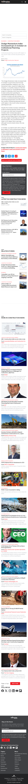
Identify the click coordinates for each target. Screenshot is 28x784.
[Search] (22, 2)
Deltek (6, 374)
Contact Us (7, 778)
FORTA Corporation (9, 464)
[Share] (6, 156)
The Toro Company (9, 673)
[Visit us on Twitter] (6, 690)
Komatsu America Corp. (10, 435)
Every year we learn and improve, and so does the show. (13, 492)
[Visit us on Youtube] (17, 690)
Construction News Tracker (8, 253)
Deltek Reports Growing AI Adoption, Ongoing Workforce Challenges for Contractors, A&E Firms (9, 212)
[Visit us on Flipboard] (20, 690)
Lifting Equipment (5, 606)
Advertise (13, 778)
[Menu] (25, 2)
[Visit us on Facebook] (2, 690)
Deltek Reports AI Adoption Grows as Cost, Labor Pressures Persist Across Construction (13, 516)
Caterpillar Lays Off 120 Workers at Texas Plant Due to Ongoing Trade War (9, 276)
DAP (5, 405)
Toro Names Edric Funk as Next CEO (11, 671)
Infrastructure (5, 638)
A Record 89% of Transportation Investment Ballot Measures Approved (9, 285)
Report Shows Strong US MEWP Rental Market (12, 609)
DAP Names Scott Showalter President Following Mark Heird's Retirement (9, 222)
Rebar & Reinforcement (7, 460)
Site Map (20, 780)
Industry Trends (5, 368)
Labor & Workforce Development (9, 337)
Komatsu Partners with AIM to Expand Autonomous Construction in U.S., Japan (9, 231)
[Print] (2, 156)
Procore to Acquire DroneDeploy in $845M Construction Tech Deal (13, 578)
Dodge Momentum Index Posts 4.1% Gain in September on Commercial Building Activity (9, 266)
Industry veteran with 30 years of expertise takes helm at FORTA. (13, 466)
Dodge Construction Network (11, 60)
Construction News (14, 41)
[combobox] (14, 35)
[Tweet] (12, 156)
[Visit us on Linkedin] (13, 690)
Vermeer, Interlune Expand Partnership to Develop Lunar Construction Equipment (13, 641)
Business (3, 41)
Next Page (15, 683)
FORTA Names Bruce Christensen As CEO (12, 462)
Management (4, 488)
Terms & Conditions (12, 780)
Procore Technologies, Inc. (11, 581)
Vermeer (6, 644)
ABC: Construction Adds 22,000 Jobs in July (10, 202)
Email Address (6, 172)
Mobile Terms (8, 190)
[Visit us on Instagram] (10, 690)
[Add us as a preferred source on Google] (16, 156)
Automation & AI (5, 514)
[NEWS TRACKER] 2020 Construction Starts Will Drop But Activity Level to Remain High (9, 257)
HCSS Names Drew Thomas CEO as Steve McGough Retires (13, 546)
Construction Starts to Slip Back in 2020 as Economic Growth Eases (14, 149)
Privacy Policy (17, 190)
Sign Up (6, 192)
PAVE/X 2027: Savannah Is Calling (10, 490)
